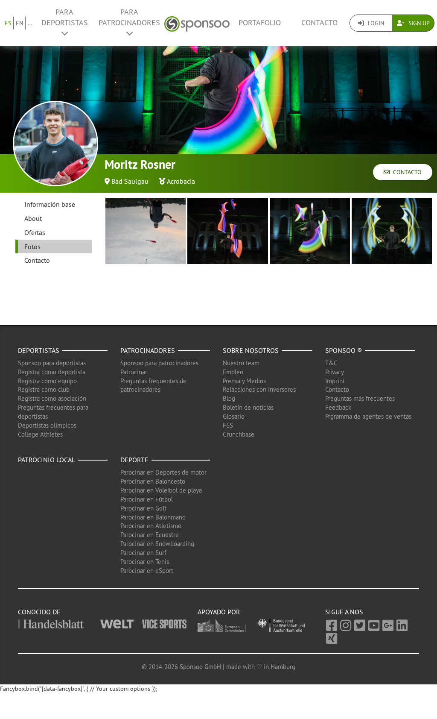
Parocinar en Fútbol (146, 499)
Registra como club (44, 389)
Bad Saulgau (130, 181)
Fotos (32, 246)
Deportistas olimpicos (47, 425)
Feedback (338, 407)
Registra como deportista (51, 372)
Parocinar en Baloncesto (152, 481)
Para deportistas (64, 17)
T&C (331, 363)
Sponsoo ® (343, 350)
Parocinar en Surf (143, 553)
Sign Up (418, 23)
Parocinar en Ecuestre (149, 535)
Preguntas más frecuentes (360, 398)
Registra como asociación (52, 398)
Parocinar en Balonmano (153, 517)
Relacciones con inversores (259, 389)
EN (19, 23)
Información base (49, 204)
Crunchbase (238, 434)
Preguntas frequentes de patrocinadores (153, 385)
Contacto (319, 22)
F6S (228, 425)
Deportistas (38, 350)
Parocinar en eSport (146, 570)
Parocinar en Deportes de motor (163, 472)
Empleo (233, 372)
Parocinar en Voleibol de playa (161, 490)
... (30, 23)
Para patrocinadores (129, 17)
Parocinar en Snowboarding (157, 544)
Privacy (334, 372)
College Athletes (40, 434)
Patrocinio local (46, 459)
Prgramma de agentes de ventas (368, 416)
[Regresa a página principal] (197, 23)
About (33, 218)
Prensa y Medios (244, 381)
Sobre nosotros (251, 350)
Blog (229, 398)
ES (8, 23)
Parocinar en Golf (143, 508)
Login (375, 23)
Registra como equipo (47, 381)
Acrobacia (181, 181)
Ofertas (34, 232)
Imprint (335, 381)
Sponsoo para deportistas (52, 363)
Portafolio (260, 22)
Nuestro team (241, 363)
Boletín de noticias (248, 407)
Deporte (134, 459)
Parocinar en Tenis (144, 562)
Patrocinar (133, 372)
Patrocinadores (147, 350)
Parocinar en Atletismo (150, 526)
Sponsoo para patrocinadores (159, 363)
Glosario (234, 416)
